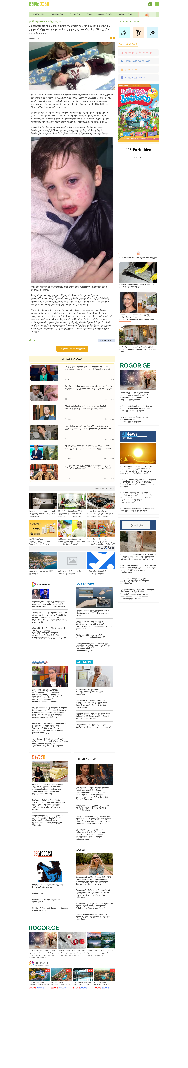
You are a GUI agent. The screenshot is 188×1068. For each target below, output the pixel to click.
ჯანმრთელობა (37, 21)
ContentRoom (104, 488)
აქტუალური (54, 21)
